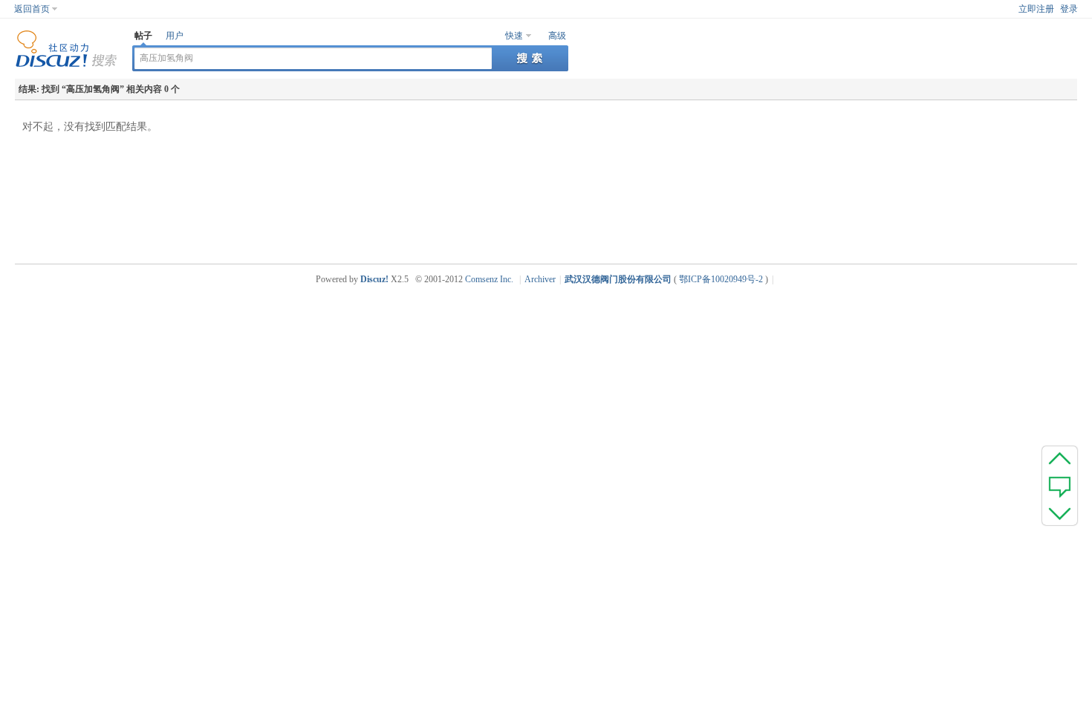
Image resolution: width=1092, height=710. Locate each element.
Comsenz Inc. (489, 279)
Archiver (540, 279)
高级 (557, 35)
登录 (1069, 9)
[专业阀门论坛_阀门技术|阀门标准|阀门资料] (66, 64)
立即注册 (1036, 9)
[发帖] (1059, 486)
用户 (174, 35)
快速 (514, 35)
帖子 (143, 35)
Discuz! (374, 279)
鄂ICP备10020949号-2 (721, 279)
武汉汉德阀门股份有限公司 (618, 279)
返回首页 (32, 9)
